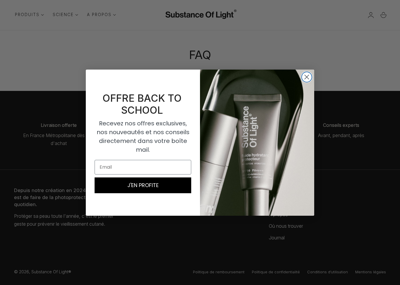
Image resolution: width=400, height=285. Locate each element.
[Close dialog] (307, 77)
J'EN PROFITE (143, 185)
